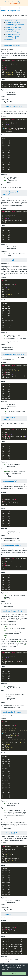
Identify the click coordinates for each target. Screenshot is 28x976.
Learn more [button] (5, 969)
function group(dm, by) (11, 26)
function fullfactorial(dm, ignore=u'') (14, 24)
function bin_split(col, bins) (12, 22)
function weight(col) (10, 38)
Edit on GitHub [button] (23, 8)
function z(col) (9, 39)
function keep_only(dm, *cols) (13, 27)
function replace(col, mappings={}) (14, 29)
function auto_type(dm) (11, 20)
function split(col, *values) (12, 36)
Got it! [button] (14, 973)
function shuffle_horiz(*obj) (12, 33)
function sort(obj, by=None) (12, 34)
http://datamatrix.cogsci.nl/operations (15, 2)
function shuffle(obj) (10, 31)
